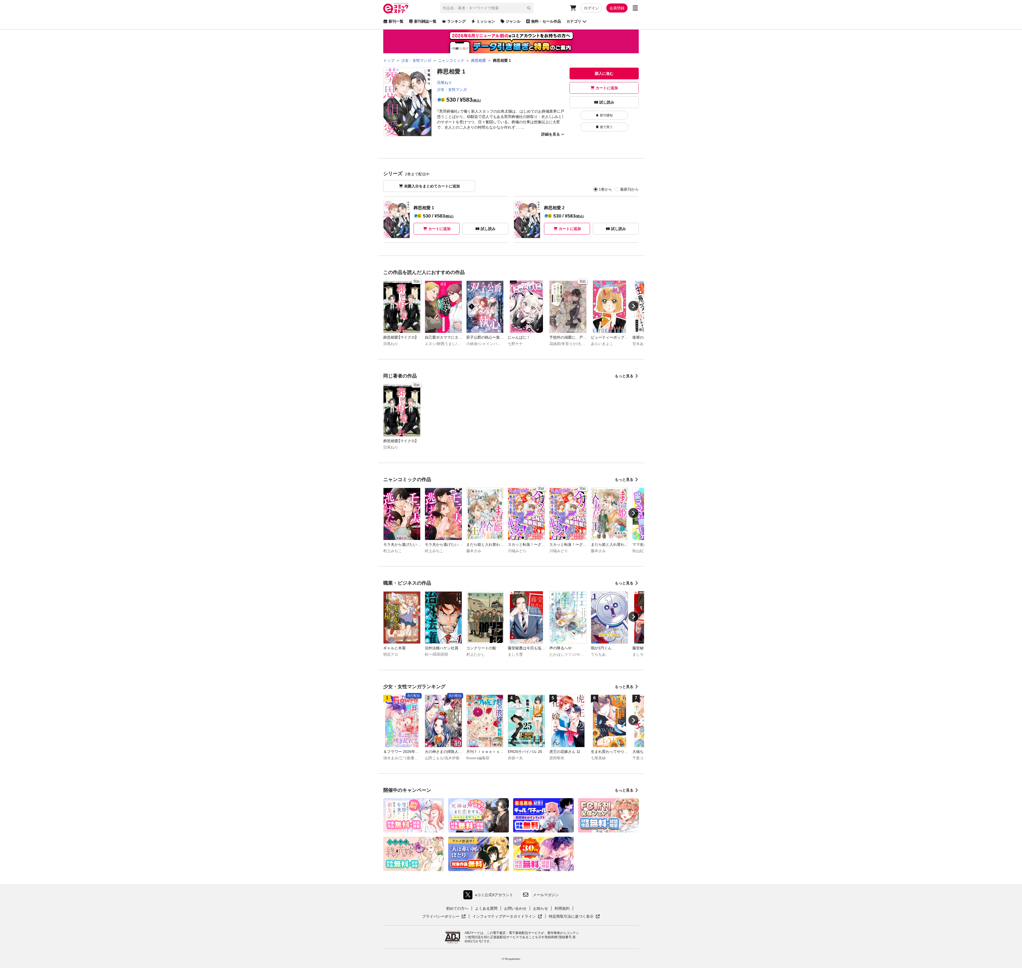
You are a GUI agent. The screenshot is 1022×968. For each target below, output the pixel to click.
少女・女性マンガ (452, 89)
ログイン (591, 8)
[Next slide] (633, 306)
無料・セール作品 (546, 21)
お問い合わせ (515, 908)
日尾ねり (444, 82)
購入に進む (604, 73)
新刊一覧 (396, 21)
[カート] (573, 8)
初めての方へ (457, 908)
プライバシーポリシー (444, 916)
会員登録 (616, 8)
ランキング (456, 21)
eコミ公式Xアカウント (489, 896)
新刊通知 (606, 115)
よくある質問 (486, 908)
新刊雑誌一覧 (425, 21)
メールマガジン (546, 895)
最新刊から (629, 189)
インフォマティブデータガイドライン (504, 916)
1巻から (605, 189)
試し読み (606, 102)
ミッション (485, 21)
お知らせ (540, 908)
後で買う (606, 127)
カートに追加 (607, 88)
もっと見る (624, 376)
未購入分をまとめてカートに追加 (432, 186)
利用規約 (562, 908)
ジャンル (513, 21)
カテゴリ (573, 21)
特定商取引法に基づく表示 (574, 916)
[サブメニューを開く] (635, 8)
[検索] (528, 8)
